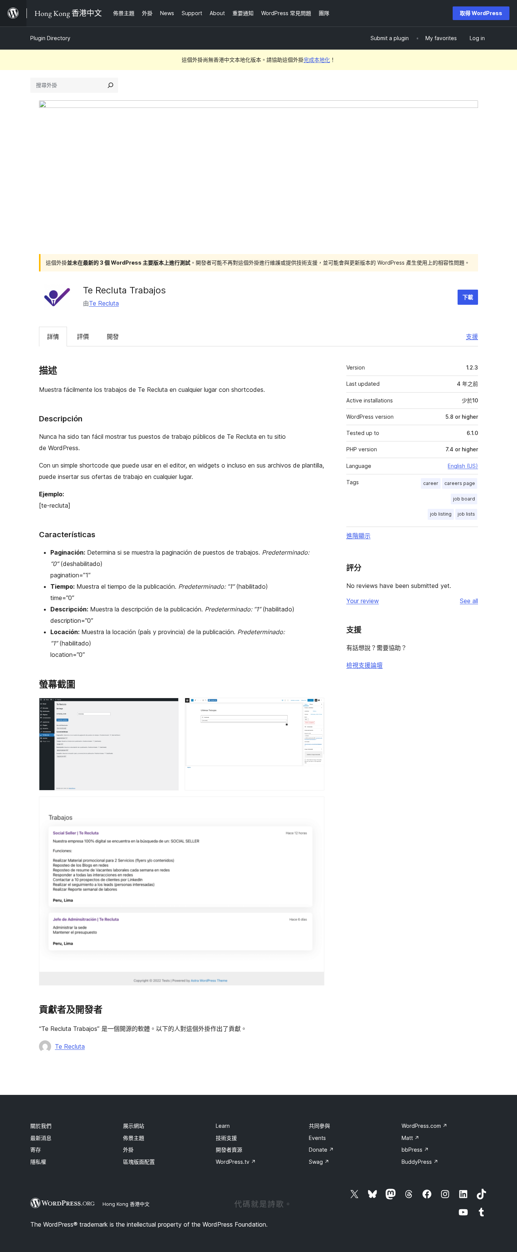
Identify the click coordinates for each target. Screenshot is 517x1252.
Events (317, 1138)
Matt (410, 1138)
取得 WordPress (481, 13)
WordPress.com (424, 1126)
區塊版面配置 (139, 1161)
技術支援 (226, 1138)
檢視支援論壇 (364, 665)
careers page (459, 483)
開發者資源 (229, 1149)
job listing (441, 514)
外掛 (128, 1149)
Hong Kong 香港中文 (126, 1204)
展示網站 (133, 1126)
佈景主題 (133, 1138)
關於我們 (40, 1126)
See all (469, 601)
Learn (223, 1126)
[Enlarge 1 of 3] (168, 708)
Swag (319, 1161)
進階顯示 (358, 535)
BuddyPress (420, 1161)
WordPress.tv (236, 1161)
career (430, 483)
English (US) (463, 466)
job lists (466, 514)
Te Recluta (104, 303)
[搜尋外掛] (110, 85)
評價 (83, 336)
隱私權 (38, 1161)
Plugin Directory (50, 38)
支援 (472, 336)
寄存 (35, 1149)
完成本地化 (317, 59)
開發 (113, 336)
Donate (321, 1149)
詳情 (53, 336)
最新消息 (40, 1138)
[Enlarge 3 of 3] (314, 807)
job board (464, 499)
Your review (362, 601)
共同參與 (319, 1126)
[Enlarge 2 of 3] (314, 708)
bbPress (415, 1149)
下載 (467, 297)
